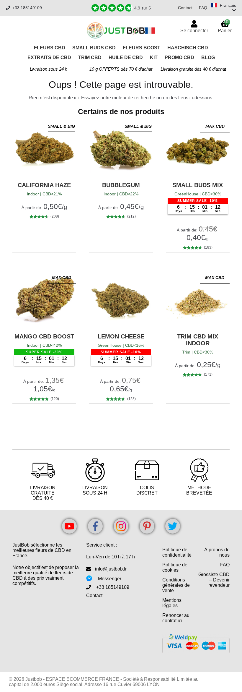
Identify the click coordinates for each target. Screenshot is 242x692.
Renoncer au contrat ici (175, 618)
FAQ (203, 7)
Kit (154, 57)
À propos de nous (217, 552)
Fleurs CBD (49, 47)
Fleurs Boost (141, 47)
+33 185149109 (27, 7)
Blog (208, 57)
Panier (225, 26)
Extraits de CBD (49, 57)
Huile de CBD (126, 57)
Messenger (109, 578)
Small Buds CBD (94, 47)
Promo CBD (179, 57)
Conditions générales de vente (176, 585)
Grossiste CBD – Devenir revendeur (214, 580)
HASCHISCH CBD (187, 47)
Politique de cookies (174, 567)
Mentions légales (172, 603)
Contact (185, 7)
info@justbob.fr (111, 568)
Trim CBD (90, 57)
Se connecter (194, 30)
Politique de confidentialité (177, 552)
